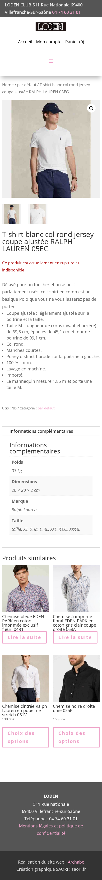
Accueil (25, 41)
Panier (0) (74, 41)
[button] (91, 108)
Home (8, 84)
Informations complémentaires (41, 431)
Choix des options (21, 737)
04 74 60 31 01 (66, 12)
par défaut (26, 84)
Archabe (76, 862)
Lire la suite (24, 637)
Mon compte (48, 41)
